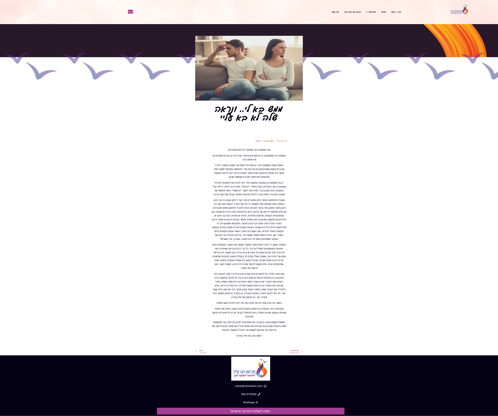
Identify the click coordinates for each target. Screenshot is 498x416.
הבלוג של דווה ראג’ (352, 12)
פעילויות (372, 12)
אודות (383, 12)
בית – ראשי (396, 12)
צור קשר (335, 12)
